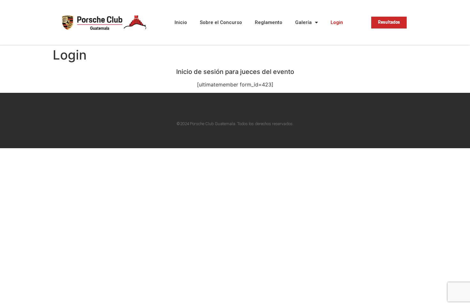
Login (337, 22)
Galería (303, 22)
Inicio (181, 22)
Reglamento (268, 22)
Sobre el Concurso (221, 22)
